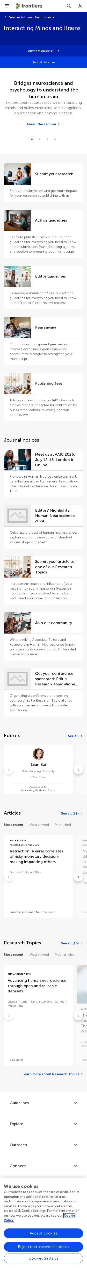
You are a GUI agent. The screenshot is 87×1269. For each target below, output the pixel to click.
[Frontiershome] (29, 6)
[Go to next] (78, 769)
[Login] (80, 6)
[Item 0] (32, 139)
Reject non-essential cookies (43, 1246)
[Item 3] (55, 139)
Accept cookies (43, 1233)
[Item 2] (47, 139)
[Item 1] (40, 139)
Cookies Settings (43, 1258)
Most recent (13, 825)
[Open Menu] (7, 6)
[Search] (69, 6)
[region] (43, 1223)
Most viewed (39, 825)
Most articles (64, 955)
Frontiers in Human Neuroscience (31, 17)
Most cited (63, 825)
